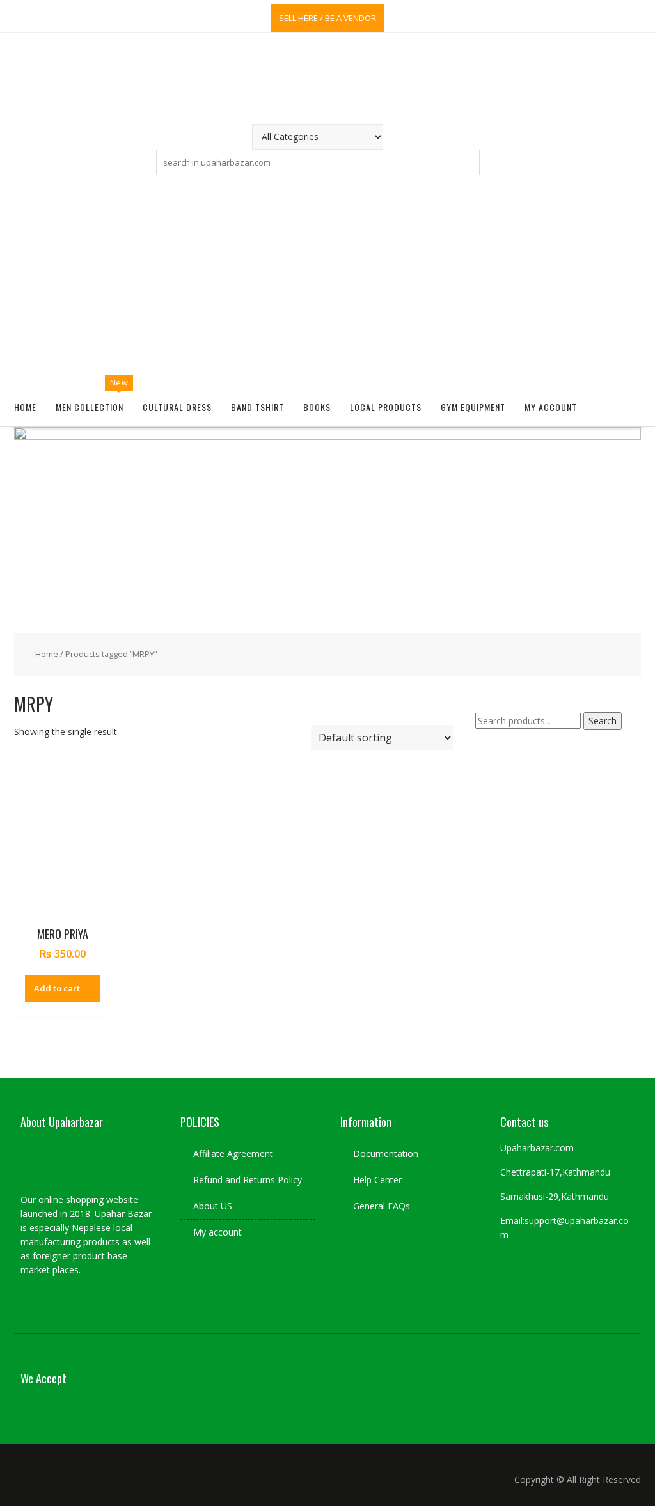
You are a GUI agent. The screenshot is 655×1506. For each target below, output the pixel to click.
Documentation (385, 1153)
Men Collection (89, 407)
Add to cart (57, 988)
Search (602, 721)
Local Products (386, 407)
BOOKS (317, 407)
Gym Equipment (473, 407)
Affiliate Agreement (233, 1153)
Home (25, 407)
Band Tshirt (257, 407)
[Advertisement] (327, 278)
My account (551, 407)
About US (212, 1206)
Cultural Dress (177, 407)
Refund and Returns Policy (247, 1180)
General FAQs (381, 1206)
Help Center (377, 1180)
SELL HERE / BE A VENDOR (327, 18)
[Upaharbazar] (327, 436)
